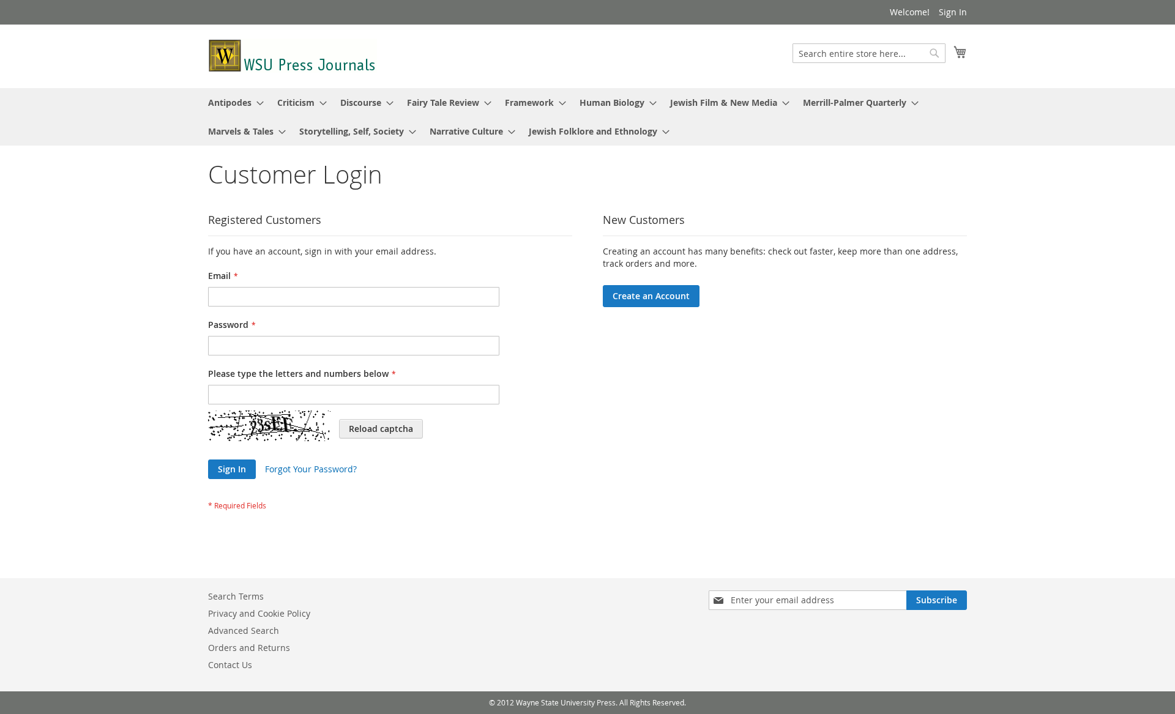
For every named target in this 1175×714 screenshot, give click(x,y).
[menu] (587, 117)
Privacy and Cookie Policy (259, 613)
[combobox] (869, 53)
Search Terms (236, 596)
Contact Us (230, 665)
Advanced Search (243, 630)
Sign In (953, 12)
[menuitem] (232, 102)
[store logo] (292, 56)
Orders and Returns (249, 647)
